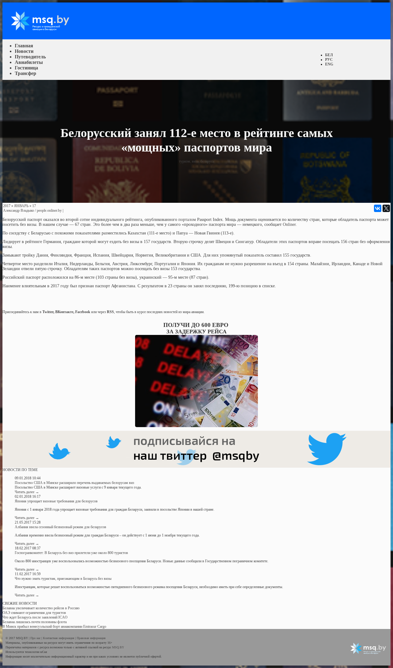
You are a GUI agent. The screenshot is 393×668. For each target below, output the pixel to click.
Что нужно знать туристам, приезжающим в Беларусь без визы (63, 578)
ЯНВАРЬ (21, 206)
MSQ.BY (118, 647)
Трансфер (25, 73)
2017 (6, 206)
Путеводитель (30, 56)
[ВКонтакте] (377, 208)
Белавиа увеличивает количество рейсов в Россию (41, 608)
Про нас (35, 638)
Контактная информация (59, 638)
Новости (24, 51)
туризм (184, 161)
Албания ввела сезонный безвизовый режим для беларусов (60, 527)
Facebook (82, 312)
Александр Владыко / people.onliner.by (32, 210)
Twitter (47, 312)
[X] (386, 208)
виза (195, 161)
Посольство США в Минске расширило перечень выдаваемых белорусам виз (74, 483)
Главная (24, 45)
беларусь (207, 161)
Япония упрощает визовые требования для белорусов (56, 501)
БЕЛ (329, 55)
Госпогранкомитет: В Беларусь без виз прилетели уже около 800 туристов (71, 553)
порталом (187, 219)
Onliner (289, 224)
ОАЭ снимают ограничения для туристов (34, 613)
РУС (329, 59)
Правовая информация (91, 638)
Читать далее (27, 492)
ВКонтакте (64, 312)
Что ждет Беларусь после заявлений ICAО (35, 617)
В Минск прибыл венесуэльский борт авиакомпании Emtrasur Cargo (54, 626)
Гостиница (26, 67)
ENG (329, 64)
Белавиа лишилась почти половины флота (34, 622)
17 (34, 206)
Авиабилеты (29, 62)
